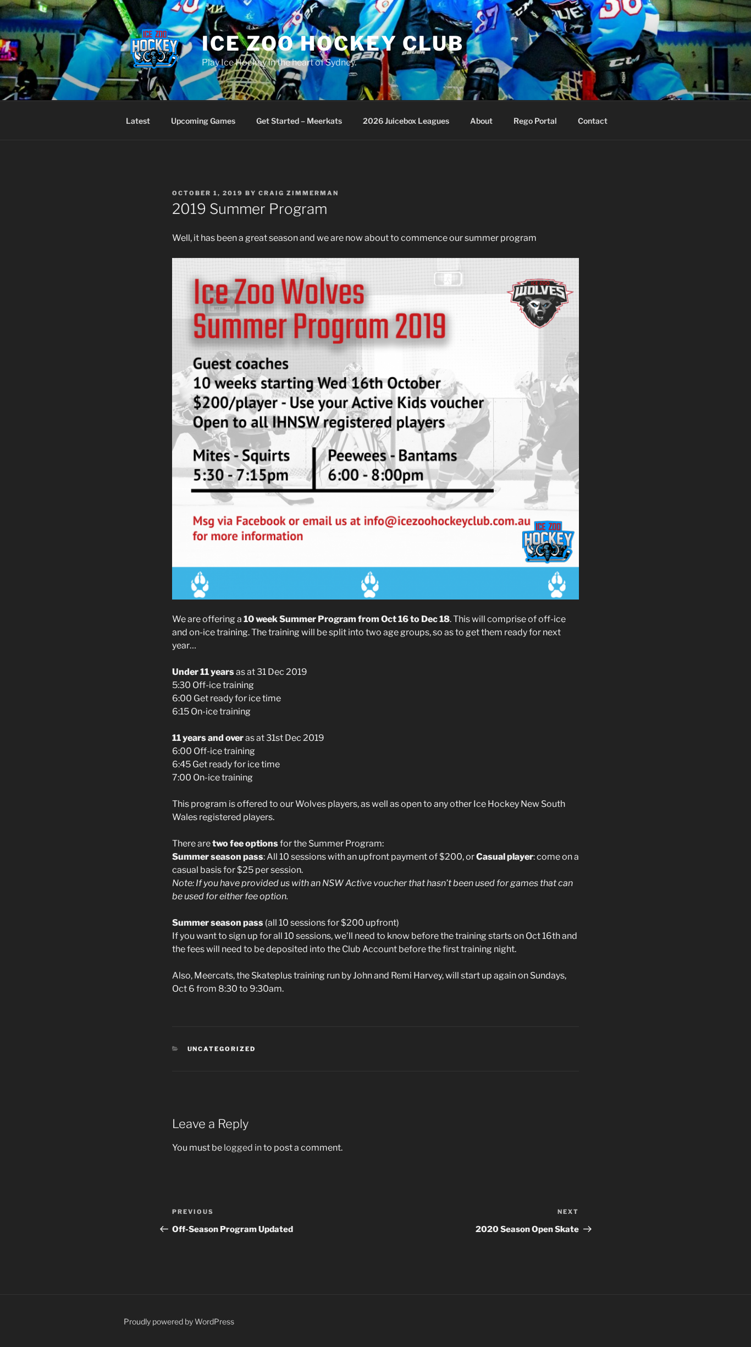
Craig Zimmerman (298, 193)
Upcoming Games (203, 120)
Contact (593, 120)
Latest (138, 120)
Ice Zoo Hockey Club (333, 43)
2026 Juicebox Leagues (406, 120)
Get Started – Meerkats (299, 120)
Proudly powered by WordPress (179, 1321)
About (481, 120)
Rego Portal (535, 120)
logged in (243, 1147)
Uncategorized (221, 1049)
